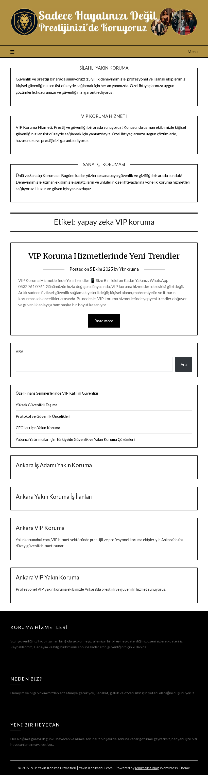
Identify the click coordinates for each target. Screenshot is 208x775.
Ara (19, 351)
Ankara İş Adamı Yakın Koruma (54, 465)
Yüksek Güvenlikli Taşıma (36, 404)
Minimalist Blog (147, 768)
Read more (104, 320)
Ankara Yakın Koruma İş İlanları (54, 496)
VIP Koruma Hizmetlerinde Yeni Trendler (104, 256)
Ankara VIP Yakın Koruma (47, 577)
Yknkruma (129, 269)
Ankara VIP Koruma (40, 527)
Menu (192, 51)
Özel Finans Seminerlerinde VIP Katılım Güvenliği (57, 393)
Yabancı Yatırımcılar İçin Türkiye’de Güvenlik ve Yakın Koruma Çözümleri (75, 439)
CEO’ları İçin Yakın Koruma (38, 427)
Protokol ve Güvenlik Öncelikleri (43, 416)
